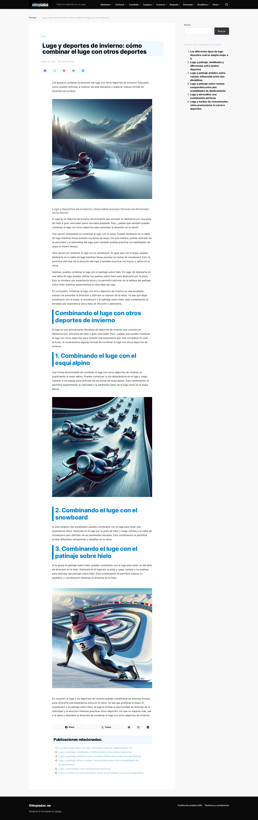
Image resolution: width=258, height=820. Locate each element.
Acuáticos (202, 4)
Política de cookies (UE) (190, 805)
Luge (43, 36)
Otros (215, 4)
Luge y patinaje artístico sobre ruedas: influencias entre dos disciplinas (99, 756)
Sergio (58, 811)
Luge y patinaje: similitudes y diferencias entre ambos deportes (95, 751)
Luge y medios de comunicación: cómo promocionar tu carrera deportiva (100, 772)
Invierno (160, 4)
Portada (32, 17)
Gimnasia (188, 4)
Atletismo (105, 4)
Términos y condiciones (217, 805)
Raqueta (174, 4)
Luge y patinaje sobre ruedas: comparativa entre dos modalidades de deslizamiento (208, 87)
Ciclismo (119, 4)
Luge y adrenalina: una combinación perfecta (84, 768)
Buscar (187, 25)
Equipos (147, 4)
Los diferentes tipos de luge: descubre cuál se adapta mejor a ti (95, 747)
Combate (133, 4)
